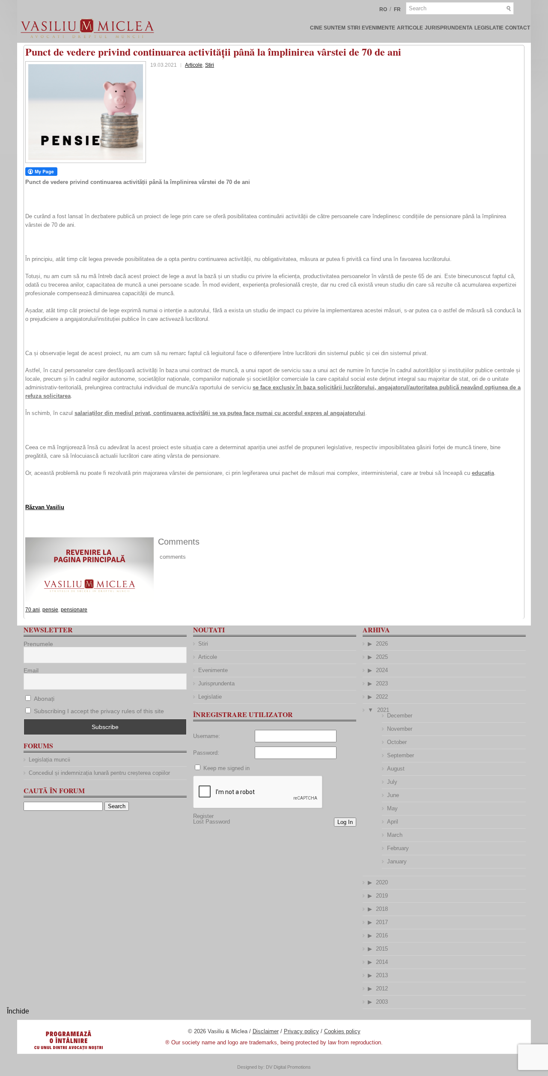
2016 (382, 935)
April (392, 821)
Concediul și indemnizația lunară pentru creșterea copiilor (99, 773)
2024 (382, 670)
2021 (383, 710)
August (396, 768)
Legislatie (488, 28)
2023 (382, 683)
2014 (382, 962)
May (392, 808)
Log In (345, 822)
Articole (410, 28)
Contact (517, 28)
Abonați (43, 698)
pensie (50, 610)
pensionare (74, 610)
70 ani (32, 610)
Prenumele (38, 644)
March (394, 835)
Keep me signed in (226, 768)
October (397, 742)
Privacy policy (301, 1031)
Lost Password (211, 821)
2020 (382, 882)
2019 (382, 895)
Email (31, 670)
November (399, 729)
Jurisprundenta (449, 28)
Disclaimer (266, 1031)
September (400, 755)
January (397, 861)
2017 (382, 922)
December (399, 715)
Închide (18, 1011)
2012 (382, 988)
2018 (382, 909)
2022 (382, 697)
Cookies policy (342, 1031)
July (392, 782)
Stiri (353, 28)
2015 (382, 949)
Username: (206, 736)
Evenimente (378, 28)
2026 (382, 643)
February (398, 848)
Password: (206, 753)
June (393, 795)
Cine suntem (327, 28)
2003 (382, 1002)
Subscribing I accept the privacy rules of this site (99, 711)
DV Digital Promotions (288, 1067)
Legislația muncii (49, 759)
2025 (382, 657)
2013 (382, 975)
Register (203, 816)
